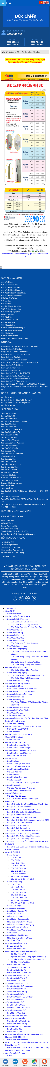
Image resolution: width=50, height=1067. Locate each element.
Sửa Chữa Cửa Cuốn (8, 424)
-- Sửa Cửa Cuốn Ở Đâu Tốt (17, 975)
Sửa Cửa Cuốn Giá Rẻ (9, 427)
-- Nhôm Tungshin (13, 855)
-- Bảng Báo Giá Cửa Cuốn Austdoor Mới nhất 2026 (27, 820)
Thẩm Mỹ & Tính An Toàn (10, 547)
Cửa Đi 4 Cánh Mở (19, 898)
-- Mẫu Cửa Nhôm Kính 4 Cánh (18, 922)
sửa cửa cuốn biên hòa (20, 967)
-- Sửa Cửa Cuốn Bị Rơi (15, 949)
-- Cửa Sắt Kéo (11, 758)
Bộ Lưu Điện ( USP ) (8, 416)
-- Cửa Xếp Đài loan (13, 793)
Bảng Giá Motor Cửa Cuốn (11, 357)
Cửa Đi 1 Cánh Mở (19, 868)
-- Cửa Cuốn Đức (12, 732)
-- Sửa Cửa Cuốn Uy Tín (15, 989)
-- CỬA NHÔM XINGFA (15, 715)
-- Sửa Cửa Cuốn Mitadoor (16, 1040)
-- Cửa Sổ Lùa (11, 932)
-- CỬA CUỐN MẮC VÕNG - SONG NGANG (23, 726)
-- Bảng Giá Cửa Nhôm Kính (17, 825)
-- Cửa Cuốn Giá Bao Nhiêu (17, 707)
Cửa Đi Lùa (15, 860)
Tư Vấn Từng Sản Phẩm (10, 545)
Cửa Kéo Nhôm (7, 282)
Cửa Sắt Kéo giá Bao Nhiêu (11, 306)
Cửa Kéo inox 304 (8, 322)
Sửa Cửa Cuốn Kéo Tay (10, 448)
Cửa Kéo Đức (6, 317)
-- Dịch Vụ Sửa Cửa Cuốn (16, 1015)
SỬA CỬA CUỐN (9, 409)
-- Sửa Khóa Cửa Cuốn (15, 1005)
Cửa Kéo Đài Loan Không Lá (11, 290)
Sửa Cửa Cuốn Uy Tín (9, 445)
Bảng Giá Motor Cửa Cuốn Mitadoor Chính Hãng (19, 346)
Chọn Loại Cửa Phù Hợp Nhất (12, 550)
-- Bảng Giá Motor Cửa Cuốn (17, 815)
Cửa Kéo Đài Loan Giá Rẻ (10, 287)
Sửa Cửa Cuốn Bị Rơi (9, 419)
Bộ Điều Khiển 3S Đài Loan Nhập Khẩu (15, 403)
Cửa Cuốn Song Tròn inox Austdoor (26, 662)
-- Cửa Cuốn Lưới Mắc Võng (17, 681)
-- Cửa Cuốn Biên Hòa (14, 697)
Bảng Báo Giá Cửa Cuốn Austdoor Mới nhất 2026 (19, 362)
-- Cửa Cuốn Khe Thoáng (16, 646)
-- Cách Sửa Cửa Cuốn (15, 1018)
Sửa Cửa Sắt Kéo (7, 486)
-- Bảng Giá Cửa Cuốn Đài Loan (18, 823)
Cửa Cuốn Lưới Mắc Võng (16, 511)
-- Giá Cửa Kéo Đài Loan (15, 796)
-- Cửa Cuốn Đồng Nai (14, 699)
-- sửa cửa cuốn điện (14, 999)
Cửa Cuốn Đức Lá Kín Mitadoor (24, 622)
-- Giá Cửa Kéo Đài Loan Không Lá (20, 788)
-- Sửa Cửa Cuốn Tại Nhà (16, 978)
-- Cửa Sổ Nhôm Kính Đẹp (16, 927)
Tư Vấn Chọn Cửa (7, 542)
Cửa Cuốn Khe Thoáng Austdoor (24, 643)
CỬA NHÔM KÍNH (13, 852)
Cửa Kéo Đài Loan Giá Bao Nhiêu (13, 293)
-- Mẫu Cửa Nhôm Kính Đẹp (17, 916)
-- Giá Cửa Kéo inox (13, 772)
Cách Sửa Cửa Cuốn (8, 475)
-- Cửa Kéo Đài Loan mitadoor (18, 790)
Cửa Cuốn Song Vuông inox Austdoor (26, 665)
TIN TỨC (9, 1056)
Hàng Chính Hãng (8, 520)
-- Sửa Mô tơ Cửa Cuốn (15, 981)
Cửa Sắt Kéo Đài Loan (9, 285)
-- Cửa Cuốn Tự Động (14, 723)
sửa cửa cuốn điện (8, 456)
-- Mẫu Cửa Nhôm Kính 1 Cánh (18, 938)
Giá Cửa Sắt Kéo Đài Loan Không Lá (14, 338)
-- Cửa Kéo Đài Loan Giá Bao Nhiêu (20, 750)
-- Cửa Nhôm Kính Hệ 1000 (17, 935)
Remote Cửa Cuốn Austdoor (12, 483)
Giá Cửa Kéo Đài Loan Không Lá (13, 328)
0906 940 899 (14, 34)
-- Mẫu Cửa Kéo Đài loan (15, 756)
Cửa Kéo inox (6, 303)
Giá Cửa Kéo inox (7, 314)
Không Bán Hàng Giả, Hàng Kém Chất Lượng (18, 534)
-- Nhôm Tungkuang (13, 882)
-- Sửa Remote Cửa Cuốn (16, 1010)
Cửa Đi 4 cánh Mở (18, 874)
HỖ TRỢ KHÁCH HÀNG (13, 538)
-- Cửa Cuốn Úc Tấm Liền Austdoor (20, 691)
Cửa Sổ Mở (15, 884)
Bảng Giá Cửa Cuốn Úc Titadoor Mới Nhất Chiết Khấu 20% (23, 384)
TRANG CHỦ (10, 608)
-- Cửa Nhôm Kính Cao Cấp (17, 919)
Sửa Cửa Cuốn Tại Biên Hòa (11, 429)
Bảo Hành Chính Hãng (9, 528)
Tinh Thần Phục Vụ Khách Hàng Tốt (14, 531)
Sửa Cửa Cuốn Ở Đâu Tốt (10, 432)
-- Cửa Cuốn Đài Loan (14, 713)
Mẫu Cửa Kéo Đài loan (9, 298)
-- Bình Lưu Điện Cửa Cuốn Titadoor (20, 817)
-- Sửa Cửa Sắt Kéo (13, 1029)
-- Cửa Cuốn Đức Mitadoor (16, 619)
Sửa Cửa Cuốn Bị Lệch (9, 413)
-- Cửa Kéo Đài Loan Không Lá (18, 748)
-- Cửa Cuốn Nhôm (13, 614)
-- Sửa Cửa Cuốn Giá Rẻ (15, 970)
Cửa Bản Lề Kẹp (18, 865)
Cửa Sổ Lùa (16, 857)
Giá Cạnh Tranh (7, 523)
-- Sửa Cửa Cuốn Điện (14, 994)
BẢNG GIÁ (10, 52)
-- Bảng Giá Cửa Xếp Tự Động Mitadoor (22, 833)
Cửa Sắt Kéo (6, 301)
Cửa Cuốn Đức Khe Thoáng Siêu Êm (26, 627)
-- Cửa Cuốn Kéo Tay (14, 632)
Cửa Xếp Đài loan (7, 333)
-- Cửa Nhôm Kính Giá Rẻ (16, 911)
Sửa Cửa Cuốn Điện (8, 451)
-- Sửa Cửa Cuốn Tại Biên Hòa (18, 973)
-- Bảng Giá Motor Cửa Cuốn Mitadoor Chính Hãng (26, 804)
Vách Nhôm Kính (18, 863)
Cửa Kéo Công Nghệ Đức (10, 311)
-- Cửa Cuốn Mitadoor (14, 635)
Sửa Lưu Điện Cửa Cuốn (10, 440)
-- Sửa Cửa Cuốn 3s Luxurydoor (19, 997)
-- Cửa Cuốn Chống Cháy (16, 667)
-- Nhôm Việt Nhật (13, 906)
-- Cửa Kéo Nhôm (12, 740)
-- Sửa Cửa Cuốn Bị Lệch (16, 943)
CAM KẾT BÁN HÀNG (12, 516)
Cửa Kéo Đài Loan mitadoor (11, 330)
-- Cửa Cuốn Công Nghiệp (16, 673)
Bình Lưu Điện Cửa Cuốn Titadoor (14, 360)
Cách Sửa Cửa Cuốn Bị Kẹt (11, 478)
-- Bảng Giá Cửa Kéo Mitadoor (18, 807)
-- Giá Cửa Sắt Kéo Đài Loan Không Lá (21, 799)
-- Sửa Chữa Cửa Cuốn (15, 965)
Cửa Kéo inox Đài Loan (9, 320)
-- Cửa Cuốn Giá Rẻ (13, 630)
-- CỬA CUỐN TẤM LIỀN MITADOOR (21, 689)
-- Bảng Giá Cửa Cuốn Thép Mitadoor (21, 839)
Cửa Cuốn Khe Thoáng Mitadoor (24, 624)
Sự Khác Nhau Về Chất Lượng (12, 553)
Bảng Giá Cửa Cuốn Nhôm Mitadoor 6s (16, 378)
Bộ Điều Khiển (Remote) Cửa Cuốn (21, 393)
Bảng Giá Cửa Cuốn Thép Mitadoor (14, 381)
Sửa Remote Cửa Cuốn (9, 467)
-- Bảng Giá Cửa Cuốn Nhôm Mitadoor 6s (22, 836)
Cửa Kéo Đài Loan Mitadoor (11, 295)
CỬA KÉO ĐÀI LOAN (11, 278)
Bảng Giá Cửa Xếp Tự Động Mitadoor (15, 376)
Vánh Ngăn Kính (18, 887)
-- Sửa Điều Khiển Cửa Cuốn (17, 1007)
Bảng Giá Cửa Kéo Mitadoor (29, 52)
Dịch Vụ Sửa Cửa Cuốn (9, 472)
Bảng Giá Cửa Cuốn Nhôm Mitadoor (14, 352)
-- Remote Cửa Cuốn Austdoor (18, 1026)
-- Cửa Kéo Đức (12, 774)
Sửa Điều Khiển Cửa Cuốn (11, 464)
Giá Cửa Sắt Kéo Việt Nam (11, 309)
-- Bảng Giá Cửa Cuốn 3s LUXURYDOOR (22, 831)
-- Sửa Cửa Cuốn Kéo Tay (16, 991)
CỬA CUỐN (10, 611)
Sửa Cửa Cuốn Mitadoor (10, 496)
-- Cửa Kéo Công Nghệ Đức (17, 769)
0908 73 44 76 (13, 45)
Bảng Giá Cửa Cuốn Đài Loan (12, 365)
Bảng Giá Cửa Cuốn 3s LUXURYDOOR (15, 373)
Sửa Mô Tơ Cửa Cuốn (9, 470)
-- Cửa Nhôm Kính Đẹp (15, 908)
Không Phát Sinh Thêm (10, 526)
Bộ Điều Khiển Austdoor (10, 405)
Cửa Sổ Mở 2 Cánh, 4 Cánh (22, 879)
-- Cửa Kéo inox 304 (13, 780)
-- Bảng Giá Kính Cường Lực (17, 828)
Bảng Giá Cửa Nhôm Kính (10, 368)
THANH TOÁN (8, 556)
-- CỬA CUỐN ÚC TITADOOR (18, 616)
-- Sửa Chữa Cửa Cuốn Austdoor (19, 986)
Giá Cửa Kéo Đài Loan (9, 336)
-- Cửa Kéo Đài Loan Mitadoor (18, 753)
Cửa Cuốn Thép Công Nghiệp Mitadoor (27, 675)
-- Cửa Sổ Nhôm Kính (14, 914)
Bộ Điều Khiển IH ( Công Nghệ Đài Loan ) (16, 400)
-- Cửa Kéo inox (12, 761)
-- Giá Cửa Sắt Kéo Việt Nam (17, 766)
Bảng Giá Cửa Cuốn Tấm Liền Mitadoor (15, 354)
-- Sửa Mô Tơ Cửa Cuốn (15, 1013)
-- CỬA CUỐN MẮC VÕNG (16, 729)
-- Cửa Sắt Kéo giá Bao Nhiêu (17, 764)
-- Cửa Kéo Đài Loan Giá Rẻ (17, 745)
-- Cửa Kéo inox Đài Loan (16, 777)
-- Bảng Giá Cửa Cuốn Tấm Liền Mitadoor (23, 812)
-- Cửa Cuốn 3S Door (14, 686)
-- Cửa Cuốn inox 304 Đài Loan (18, 694)
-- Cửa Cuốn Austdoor (14, 640)
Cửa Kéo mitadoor (8, 325)
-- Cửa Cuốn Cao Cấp (14, 638)
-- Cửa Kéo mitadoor (14, 785)
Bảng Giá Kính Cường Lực (11, 370)
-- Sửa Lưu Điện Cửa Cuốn (16, 983)
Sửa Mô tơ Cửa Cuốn (9, 437)
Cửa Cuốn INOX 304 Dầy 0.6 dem (25, 782)
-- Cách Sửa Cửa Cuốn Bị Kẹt (17, 1021)
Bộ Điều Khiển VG (8, 397)
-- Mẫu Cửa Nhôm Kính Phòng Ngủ (20, 924)
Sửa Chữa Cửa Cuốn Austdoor (12, 443)
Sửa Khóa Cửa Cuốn (8, 462)
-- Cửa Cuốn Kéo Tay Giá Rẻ (17, 683)
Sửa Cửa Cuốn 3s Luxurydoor (12, 453)
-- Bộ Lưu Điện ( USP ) (14, 946)
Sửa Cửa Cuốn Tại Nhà (9, 435)
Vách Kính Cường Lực (20, 876)
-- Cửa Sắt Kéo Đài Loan (15, 742)
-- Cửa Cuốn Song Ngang (16, 648)
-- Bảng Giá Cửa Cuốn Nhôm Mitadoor (21, 809)
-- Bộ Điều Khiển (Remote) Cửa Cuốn (21, 951)
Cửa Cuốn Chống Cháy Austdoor (24, 670)
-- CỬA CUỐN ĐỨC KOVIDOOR (19, 734)
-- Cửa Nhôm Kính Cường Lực (18, 930)
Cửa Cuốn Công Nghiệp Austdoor (25, 678)
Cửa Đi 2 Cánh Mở (19, 871)
